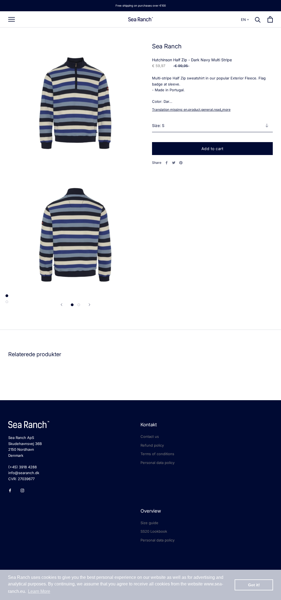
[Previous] (61, 304)
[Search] (258, 19)
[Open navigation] (11, 19)
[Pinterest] (180, 162)
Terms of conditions (157, 454)
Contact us (149, 436)
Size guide (149, 523)
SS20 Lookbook (153, 531)
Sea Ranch (167, 46)
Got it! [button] (254, 585)
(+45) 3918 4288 (22, 467)
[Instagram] (22, 490)
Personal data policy (157, 462)
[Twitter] (173, 162)
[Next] (89, 304)
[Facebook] (166, 162)
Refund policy (152, 445)
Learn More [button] (39, 591)
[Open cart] (270, 19)
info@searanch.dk (23, 473)
